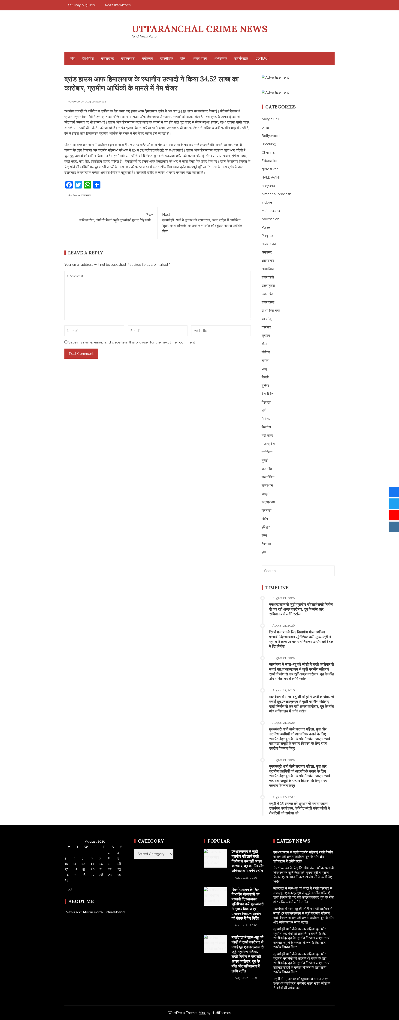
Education (270, 161)
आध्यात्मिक (220, 58)
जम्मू (264, 369)
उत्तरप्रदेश (128, 58)
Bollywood (271, 136)
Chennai (268, 152)
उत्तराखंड (267, 294)
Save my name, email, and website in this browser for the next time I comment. (132, 342)
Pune (266, 227)
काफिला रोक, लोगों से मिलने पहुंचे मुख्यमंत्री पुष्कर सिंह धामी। (116, 217)
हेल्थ (264, 535)
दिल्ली (265, 377)
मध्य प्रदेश (268, 444)
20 (93, 869)
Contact (262, 58)
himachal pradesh (276, 194)
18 (75, 869)
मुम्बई (265, 460)
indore (267, 202)
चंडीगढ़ (266, 352)
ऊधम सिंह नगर (271, 311)
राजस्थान (267, 485)
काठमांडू (266, 319)
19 (83, 869)
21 (101, 869)
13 (92, 864)
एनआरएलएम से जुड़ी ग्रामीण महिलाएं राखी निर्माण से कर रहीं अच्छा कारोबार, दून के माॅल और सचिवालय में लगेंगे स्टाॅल (301, 609)
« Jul (68, 889)
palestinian (270, 219)
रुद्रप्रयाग (268, 502)
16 (119, 864)
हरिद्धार (266, 527)
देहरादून (266, 402)
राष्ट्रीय (266, 494)
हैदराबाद (267, 544)
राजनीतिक (166, 58)
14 (101, 864)
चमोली (265, 361)
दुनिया (265, 385)
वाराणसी (266, 510)
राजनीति (267, 469)
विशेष (265, 519)
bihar (266, 127)
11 (74, 864)
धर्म (264, 410)
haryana (268, 186)
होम (72, 58)
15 (109, 864)
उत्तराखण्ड (107, 58)
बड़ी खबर (267, 435)
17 (66, 869)
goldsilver (270, 169)
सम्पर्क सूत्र (241, 58)
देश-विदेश (88, 58)
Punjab (267, 236)
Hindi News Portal (144, 36)
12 (83, 864)
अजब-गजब (200, 58)
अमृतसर (267, 252)
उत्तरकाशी (268, 277)
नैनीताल (266, 419)
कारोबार (266, 327)
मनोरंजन (147, 58)
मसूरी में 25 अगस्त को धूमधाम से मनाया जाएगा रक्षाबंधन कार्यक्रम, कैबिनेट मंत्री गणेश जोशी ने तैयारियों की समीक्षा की (299, 808)
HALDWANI (271, 177)
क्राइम (266, 336)
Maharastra (271, 211)
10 (66, 864)
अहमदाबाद (268, 261)
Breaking (269, 144)
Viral (202, 1013)
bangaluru (270, 119)
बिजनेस (266, 427)
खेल (182, 58)
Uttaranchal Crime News (199, 29)
